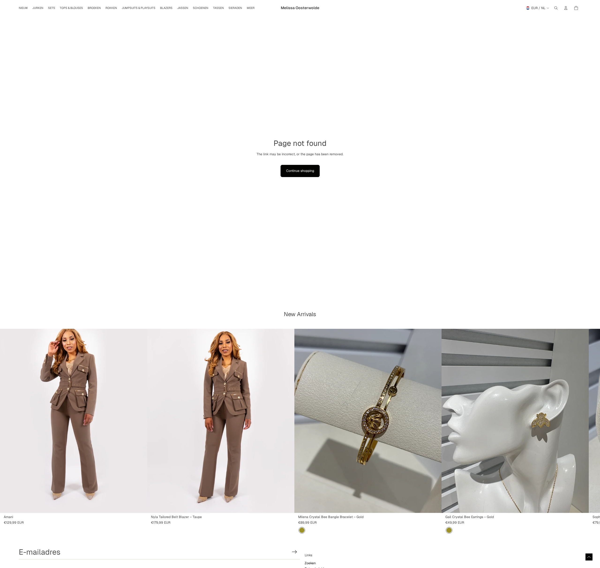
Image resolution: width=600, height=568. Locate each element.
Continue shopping (300, 171)
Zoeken (310, 563)
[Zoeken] (556, 8)
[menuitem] (250, 8)
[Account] (566, 8)
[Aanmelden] (294, 551)
